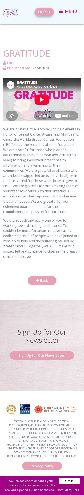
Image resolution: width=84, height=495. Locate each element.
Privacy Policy (42, 466)
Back (43, 280)
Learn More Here (67, 490)
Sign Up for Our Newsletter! (42, 355)
